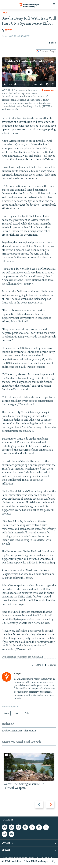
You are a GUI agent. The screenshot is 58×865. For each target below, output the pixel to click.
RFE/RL (9, 30)
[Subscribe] (11, 834)
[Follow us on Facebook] (39, 827)
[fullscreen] (53, 84)
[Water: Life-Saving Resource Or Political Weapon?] (29, 767)
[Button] (52, 43)
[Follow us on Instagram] (18, 827)
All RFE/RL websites (11, 861)
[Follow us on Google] (25, 827)
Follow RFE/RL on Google (36, 861)
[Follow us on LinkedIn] (46, 827)
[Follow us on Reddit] (11, 827)
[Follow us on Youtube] (4, 827)
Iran (4, 13)
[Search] (53, 861)
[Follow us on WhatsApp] (4, 834)
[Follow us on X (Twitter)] (32, 827)
